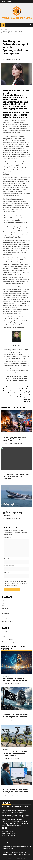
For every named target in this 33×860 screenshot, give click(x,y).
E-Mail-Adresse (9, 565)
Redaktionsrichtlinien (7, 639)
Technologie (5, 613)
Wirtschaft (5, 608)
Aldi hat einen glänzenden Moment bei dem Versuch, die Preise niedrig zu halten (9, 392)
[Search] (30, 25)
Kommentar (8, 537)
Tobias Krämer (16, 59)
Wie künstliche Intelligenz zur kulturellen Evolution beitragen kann (16, 679)
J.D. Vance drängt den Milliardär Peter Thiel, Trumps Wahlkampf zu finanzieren (16, 476)
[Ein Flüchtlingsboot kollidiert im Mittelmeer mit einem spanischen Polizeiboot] (16, 496)
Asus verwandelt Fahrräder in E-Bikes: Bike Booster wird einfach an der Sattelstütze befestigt (16, 753)
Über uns (4, 631)
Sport (3, 616)
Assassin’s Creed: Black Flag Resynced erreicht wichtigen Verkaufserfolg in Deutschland (16, 716)
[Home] (3, 25)
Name (6, 559)
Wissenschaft (5, 611)
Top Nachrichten (6, 603)
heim (3, 600)
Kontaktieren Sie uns (7, 621)
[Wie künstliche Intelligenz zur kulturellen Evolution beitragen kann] (16, 662)
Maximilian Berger (18, 443)
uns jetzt (11, 848)
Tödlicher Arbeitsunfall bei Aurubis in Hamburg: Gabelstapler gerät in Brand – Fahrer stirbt (16, 438)
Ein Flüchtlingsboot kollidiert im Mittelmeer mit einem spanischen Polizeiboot (14, 513)
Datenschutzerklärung (8, 642)
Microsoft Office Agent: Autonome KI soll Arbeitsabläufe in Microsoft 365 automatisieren (15, 791)
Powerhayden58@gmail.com (20, 846)
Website (6, 572)
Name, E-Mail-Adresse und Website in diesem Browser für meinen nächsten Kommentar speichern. (16, 583)
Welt (4, 37)
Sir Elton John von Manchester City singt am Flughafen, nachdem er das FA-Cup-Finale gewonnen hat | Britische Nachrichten (23, 394)
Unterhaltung (5, 619)
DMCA (4, 636)
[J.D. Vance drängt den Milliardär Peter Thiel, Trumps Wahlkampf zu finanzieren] (16, 458)
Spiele (4, 712)
